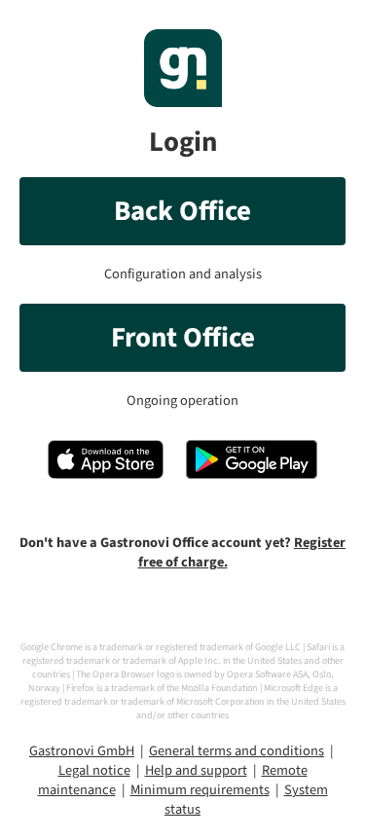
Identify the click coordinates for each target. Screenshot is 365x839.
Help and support (196, 770)
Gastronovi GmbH (81, 751)
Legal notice (94, 770)
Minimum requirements (200, 790)
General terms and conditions (236, 751)
